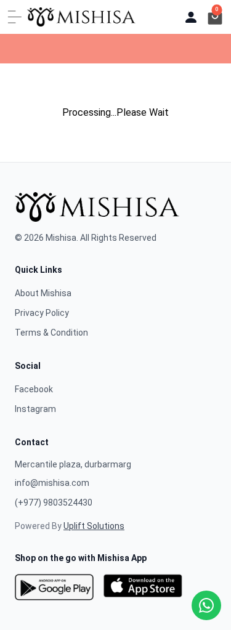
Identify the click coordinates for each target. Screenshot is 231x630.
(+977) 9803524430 (53, 502)
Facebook (34, 389)
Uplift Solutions (93, 526)
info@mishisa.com (52, 483)
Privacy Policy (42, 313)
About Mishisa (43, 293)
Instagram (35, 409)
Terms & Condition (51, 332)
